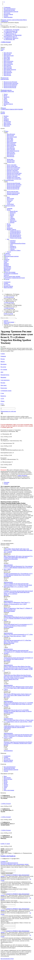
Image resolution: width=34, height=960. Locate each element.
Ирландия (12, 212)
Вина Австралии (8, 64)
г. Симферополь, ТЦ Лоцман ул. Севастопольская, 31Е (11, 30)
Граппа (6, 101)
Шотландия (13, 221)
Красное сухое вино (12, 170)
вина (2, 50)
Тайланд (12, 249)
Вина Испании (8, 52)
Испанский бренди (15, 233)
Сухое (8, 202)
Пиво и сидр (7, 254)
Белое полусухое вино (13, 169)
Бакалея (3, 113)
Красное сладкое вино (13, 171)
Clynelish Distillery (8, 712)
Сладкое (9, 201)
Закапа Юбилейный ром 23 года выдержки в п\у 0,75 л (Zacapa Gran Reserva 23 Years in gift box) (18, 625)
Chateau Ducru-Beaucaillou (11, 559)
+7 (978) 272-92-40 (9, 308)
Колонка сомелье (8, 14)
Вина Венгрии (8, 66)
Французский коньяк (15, 237)
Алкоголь (6, 275)
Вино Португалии (9, 55)
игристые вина (5, 79)
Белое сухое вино (11, 164)
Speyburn (6, 595)
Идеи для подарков (10, 272)
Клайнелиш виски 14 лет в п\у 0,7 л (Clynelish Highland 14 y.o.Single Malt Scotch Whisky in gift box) (18, 710)
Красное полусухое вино (13, 174)
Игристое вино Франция (10, 84)
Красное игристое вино (13, 193)
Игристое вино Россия (10, 87)
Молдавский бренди (15, 235)
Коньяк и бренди (8, 104)
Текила (6, 94)
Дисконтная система (9, 10)
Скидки (7, 279)
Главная (6, 320)
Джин (5, 98)
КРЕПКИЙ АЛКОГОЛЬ (7, 91)
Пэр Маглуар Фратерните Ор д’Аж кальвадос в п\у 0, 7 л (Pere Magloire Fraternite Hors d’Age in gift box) (18, 574)
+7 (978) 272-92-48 (6, 42)
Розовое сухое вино (12, 176)
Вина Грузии (7, 54)
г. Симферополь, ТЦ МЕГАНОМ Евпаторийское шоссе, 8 (12, 36)
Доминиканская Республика (17, 243)
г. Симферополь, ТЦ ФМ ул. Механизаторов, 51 (10, 33)
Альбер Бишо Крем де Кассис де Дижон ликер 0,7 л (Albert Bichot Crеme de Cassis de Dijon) (18, 726)
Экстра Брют (10, 204)
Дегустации (7, 13)
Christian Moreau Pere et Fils (11, 679)
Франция (12, 219)
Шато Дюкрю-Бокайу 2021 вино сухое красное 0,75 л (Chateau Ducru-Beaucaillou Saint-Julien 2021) (18, 556)
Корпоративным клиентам (11, 11)
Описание (6, 482)
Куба (11, 244)
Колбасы (6, 116)
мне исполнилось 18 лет (7, 958)
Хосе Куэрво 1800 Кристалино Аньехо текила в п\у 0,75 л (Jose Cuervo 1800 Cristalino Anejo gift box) (17, 694)
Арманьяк (6, 102)
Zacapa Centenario (8, 627)
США (11, 216)
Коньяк (6, 782)
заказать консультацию (6, 873)
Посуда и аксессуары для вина (12, 276)
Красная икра (7, 267)
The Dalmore (7, 660)
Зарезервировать (8, 564)
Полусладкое (10, 198)
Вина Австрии (8, 68)
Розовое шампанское (12, 194)
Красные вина (11, 160)
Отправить (3, 892)
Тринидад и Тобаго (15, 250)
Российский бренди (15, 236)
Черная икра (7, 269)
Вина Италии (7, 75)
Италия (12, 214)
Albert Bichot (7, 728)
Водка (5, 95)
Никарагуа (13, 246)
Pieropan (6, 744)
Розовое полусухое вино (13, 177)
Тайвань (12, 218)
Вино (6, 131)
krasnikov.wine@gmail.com (8, 856)
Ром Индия (13, 247)
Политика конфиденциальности (9, 862)
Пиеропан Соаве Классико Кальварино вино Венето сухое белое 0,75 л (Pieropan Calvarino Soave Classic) (18, 742)
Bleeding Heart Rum (9, 643)
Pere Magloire (7, 576)
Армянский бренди (15, 230)
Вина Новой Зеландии (10, 69)
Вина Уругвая (7, 71)
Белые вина (10, 159)
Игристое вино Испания (10, 81)
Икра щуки (7, 125)
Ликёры (6, 784)
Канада (12, 215)
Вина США (7, 58)
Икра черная (7, 123)
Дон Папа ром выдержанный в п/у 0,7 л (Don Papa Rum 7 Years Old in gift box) (17, 641)
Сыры (5, 117)
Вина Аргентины (8, 61)
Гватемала (13, 240)
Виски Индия (13, 211)
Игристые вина (9, 180)
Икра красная (7, 124)
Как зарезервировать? (9, 8)
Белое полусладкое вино (13, 167)
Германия (12, 242)
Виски (5, 99)
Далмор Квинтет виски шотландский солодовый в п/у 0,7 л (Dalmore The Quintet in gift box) (18, 658)
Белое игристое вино (12, 191)
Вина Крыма (7, 777)
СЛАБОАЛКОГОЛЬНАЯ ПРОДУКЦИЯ (12, 109)
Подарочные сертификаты (11, 273)
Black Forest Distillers (9, 611)
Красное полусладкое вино (14, 173)
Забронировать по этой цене (8, 411)
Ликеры (7, 253)
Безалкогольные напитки (12, 256)
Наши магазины (8, 17)
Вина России (7, 73)
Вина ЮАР (7, 59)
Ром (5, 105)
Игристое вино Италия (10, 86)
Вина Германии (8, 62)
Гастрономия (7, 121)
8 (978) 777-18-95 (8, 313)
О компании (7, 7)
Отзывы (6, 15)
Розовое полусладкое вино (14, 178)
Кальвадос (6, 97)
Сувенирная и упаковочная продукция (14, 277)
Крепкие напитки (10, 205)
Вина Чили (7, 57)
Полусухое (10, 200)
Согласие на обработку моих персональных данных (15, 864)
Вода (6, 258)
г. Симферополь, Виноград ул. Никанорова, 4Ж (11, 38)
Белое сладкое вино (12, 166)
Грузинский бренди (15, 232)
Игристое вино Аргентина (11, 83)
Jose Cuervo (7, 696)
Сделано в (3, 861)
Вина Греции (7, 65)
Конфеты (6, 120)
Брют (8, 197)
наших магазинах (22, 475)
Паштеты (6, 118)
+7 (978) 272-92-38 (9, 297)
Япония (12, 222)
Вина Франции (8, 72)
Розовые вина (10, 162)
